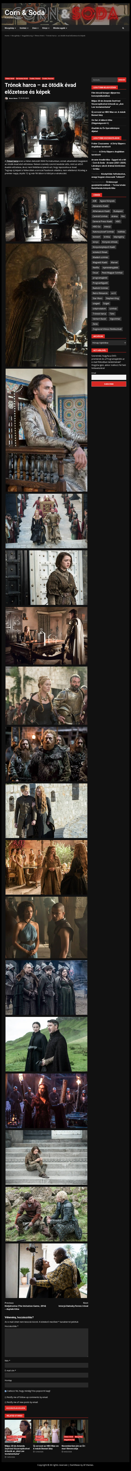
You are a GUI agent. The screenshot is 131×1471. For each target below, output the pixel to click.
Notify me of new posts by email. (22, 1402)
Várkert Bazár (99, 318)
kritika (107, 236)
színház (113, 308)
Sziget (106, 303)
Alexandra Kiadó (100, 206)
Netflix (96, 267)
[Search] (123, 28)
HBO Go (96, 226)
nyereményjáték (110, 267)
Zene (34, 28)
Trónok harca (99, 313)
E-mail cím (10, 1370)
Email (93, 373)
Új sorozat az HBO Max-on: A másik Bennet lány (46, 1431)
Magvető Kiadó (100, 262)
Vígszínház (115, 318)
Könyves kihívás (109, 242)
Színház (23, 28)
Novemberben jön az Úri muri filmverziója (75, 1431)
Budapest (118, 211)
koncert (96, 236)
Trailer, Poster (35, 78)
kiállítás (121, 231)
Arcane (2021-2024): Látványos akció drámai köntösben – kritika (108, 166)
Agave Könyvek (107, 201)
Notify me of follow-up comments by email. (27, 1397)
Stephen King (112, 298)
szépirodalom (99, 308)
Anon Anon (13, 98)
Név (7, 1360)
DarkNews (75, 1465)
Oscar (95, 272)
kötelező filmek (100, 252)
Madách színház (100, 257)
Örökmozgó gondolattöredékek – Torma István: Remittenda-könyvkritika (108, 185)
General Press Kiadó (102, 221)
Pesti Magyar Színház (112, 272)
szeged (96, 303)
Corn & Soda (25, 12)
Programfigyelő (100, 283)
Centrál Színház (100, 216)
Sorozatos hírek (22, 78)
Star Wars (97, 298)
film (123, 216)
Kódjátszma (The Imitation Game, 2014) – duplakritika (25, 1305)
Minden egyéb (59, 28)
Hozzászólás (11, 1326)
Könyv (44, 28)
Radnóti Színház (100, 288)
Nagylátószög (12, 1440)
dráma (114, 216)
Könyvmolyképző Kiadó (104, 247)
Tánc (112, 313)
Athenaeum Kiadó (101, 211)
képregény (119, 236)
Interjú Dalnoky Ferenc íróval (73, 1304)
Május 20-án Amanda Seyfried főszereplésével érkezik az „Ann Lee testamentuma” (18, 1431)
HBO (118, 221)
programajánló (100, 277)
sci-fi (113, 293)
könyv (96, 242)
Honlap (8, 1380)
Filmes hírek (10, 78)
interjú (107, 226)
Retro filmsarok (100, 293)
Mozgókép (9, 28)
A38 (94, 201)
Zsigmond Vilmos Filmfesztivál (107, 329)
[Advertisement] (65, 56)
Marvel (114, 262)
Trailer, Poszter (48, 78)
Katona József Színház (103, 231)
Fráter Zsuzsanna (100, 143)
